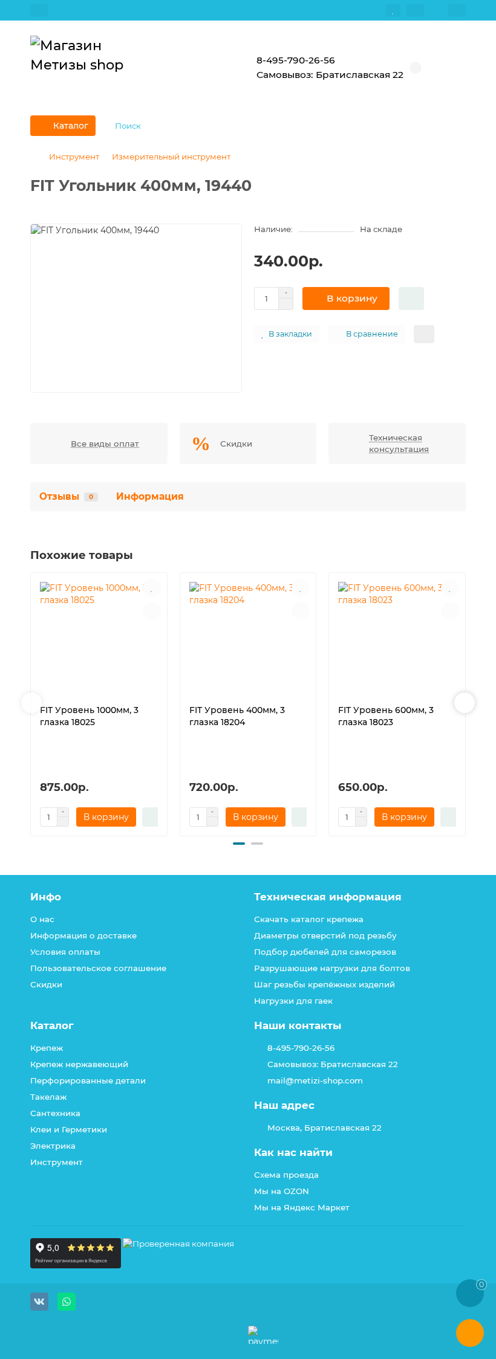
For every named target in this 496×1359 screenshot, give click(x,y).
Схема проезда (286, 1175)
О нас (42, 919)
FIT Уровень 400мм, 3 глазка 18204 (237, 716)
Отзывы (66, 496)
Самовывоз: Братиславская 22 (332, 1064)
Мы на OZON (281, 1191)
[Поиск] (453, 125)
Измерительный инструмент (171, 156)
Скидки (46, 984)
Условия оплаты (65, 952)
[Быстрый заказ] (411, 298)
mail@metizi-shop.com (315, 1080)
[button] (31, 702)
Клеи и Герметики (68, 1129)
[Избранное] (393, 10)
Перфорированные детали (88, 1080)
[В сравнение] (152, 611)
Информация (150, 496)
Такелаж (48, 1097)
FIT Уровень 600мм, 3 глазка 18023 (386, 716)
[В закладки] (152, 588)
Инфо (45, 897)
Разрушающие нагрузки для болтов (332, 968)
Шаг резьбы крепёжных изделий (324, 984)
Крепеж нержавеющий (79, 1064)
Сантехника (55, 1113)
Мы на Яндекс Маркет (302, 1207)
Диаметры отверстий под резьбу (325, 935)
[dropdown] (39, 10)
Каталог (52, 1025)
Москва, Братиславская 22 (324, 1127)
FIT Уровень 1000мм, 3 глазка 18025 (89, 716)
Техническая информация (328, 897)
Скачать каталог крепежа (309, 919)
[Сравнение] (415, 10)
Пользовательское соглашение (98, 968)
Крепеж (46, 1048)
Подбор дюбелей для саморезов (325, 952)
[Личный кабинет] (457, 10)
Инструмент (74, 156)
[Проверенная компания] (178, 1265)
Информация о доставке (83, 935)
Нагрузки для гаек (293, 1001)
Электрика (53, 1146)
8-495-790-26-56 (300, 1048)
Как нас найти (293, 1152)
